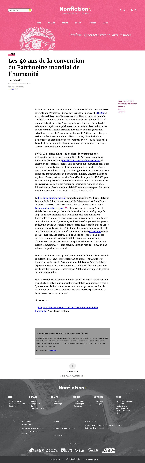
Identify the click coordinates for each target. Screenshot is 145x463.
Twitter (71, 459)
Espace (51, 23)
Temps (65, 23)
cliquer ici (52, 350)
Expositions (26, 434)
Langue (99, 404)
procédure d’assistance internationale (81, 160)
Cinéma (120, 401)
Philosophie (79, 401)
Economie (20, 404)
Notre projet (90, 425)
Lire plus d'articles (72, 376)
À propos (90, 421)
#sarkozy (121, 109)
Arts (105, 23)
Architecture (122, 408)
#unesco (121, 107)
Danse (119, 413)
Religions (78, 406)
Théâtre (120, 404)
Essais (56, 421)
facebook (120, 10)
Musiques (129, 401)
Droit (11, 401)
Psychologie (79, 404)
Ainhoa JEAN (17, 80)
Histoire (55, 401)
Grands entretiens (64, 428)
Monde (33, 401)
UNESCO (100, 113)
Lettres (92, 23)
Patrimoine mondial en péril (49, 208)
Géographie (35, 404)
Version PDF (13, 89)
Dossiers (58, 435)
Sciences (18, 401)
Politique (12, 406)
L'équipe (100, 425)
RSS (74, 459)
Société (12, 404)
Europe (33, 406)
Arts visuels (122, 406)
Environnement (37, 408)
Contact (100, 428)
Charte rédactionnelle (114, 425)
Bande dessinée (123, 411)
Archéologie (57, 404)
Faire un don (90, 428)
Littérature (100, 401)
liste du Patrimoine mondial (52, 198)
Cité (39, 23)
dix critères (95, 231)
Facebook (67, 459)
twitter (124, 10)
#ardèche (121, 112)
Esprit (78, 23)
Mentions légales (92, 460)
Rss (132, 10)
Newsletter (135, 10)
